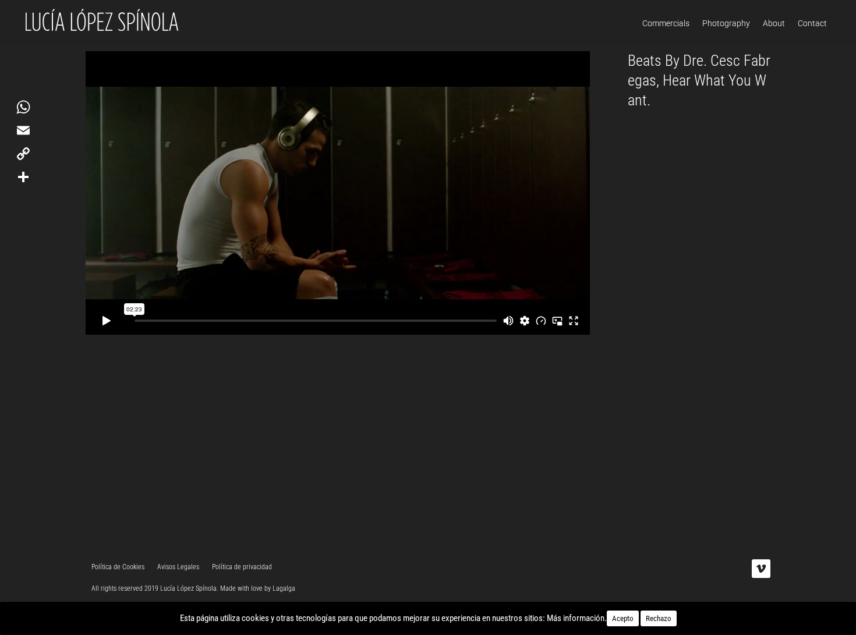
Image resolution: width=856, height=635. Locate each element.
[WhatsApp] (23, 107)
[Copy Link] (23, 153)
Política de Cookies (117, 567)
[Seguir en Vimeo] (761, 568)
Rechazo (658, 618)
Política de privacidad (242, 567)
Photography (726, 23)
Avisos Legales (178, 567)
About (774, 23)
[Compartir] (23, 177)
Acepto (623, 618)
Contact (812, 23)
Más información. (577, 618)
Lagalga (284, 588)
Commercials (665, 23)
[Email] (23, 130)
